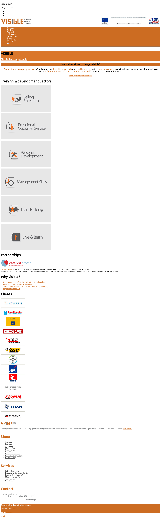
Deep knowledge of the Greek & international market (24, 282)
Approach (10, 32)
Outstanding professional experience (17, 284)
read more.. (127, 429)
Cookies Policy (10, 458)
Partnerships (12, 36)
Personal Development (14, 475)
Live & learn (9, 481)
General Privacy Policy (13, 456)
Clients (9, 38)
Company (10, 28)
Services (10, 30)
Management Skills (12, 477)
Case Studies (11, 40)
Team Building (10, 479)
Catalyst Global (6, 269)
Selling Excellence (12, 471)
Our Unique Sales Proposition (80, 76)
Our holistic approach (14, 59)
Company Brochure (12, 454)
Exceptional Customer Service (16, 473)
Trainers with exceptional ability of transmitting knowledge (26, 286)
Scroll (3, 516)
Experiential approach (11, 289)
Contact (10, 42)
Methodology (12, 34)
